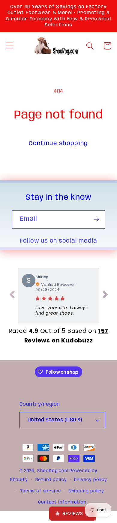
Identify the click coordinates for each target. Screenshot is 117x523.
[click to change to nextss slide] (105, 295)
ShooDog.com (52, 471)
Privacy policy (90, 480)
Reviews (72, 513)
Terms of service (40, 491)
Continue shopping (58, 143)
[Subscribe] (96, 219)
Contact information (62, 502)
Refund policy (51, 480)
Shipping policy (86, 491)
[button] (9, 45)
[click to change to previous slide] (12, 295)
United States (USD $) (55, 420)
